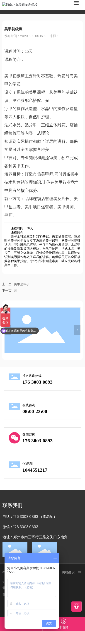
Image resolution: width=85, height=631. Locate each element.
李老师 (63, 627)
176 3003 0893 (37, 382)
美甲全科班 (22, 284)
